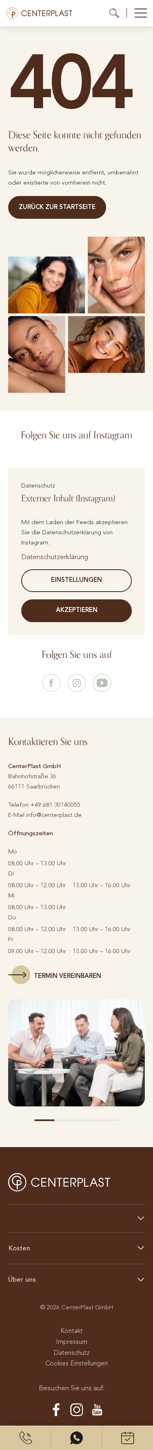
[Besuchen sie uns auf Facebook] (51, 683)
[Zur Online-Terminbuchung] (127, 1438)
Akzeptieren (77, 610)
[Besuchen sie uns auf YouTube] (102, 683)
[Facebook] (56, 1410)
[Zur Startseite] (39, 13)
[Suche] (118, 13)
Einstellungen (76, 579)
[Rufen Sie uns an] (25, 1438)
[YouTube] (97, 1410)
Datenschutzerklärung (54, 557)
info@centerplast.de (54, 815)
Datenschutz (72, 1352)
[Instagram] (76, 1410)
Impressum (71, 1341)
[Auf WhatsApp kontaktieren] (76, 1438)
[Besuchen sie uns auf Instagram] (77, 683)
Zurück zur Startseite (57, 207)
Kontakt (71, 1331)
